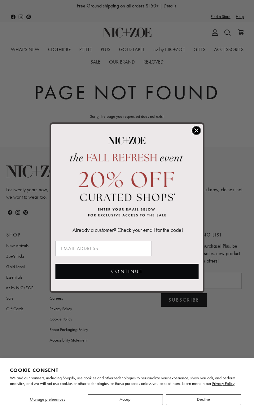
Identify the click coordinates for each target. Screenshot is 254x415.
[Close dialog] (196, 130)
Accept (125, 399)
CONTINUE (127, 271)
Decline (203, 399)
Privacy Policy (223, 383)
